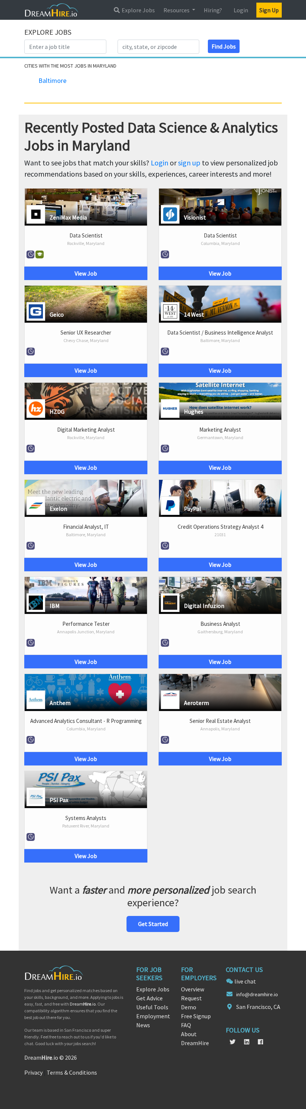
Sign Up (269, 10)
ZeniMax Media (68, 217)
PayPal (192, 508)
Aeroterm (196, 702)
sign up (189, 162)
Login (241, 10)
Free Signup (196, 1016)
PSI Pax (59, 800)
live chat (245, 981)
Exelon (58, 508)
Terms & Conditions (72, 1072)
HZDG (57, 411)
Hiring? (213, 10)
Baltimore (52, 80)
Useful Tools (152, 1007)
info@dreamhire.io (257, 994)
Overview (192, 989)
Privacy (33, 1072)
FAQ (186, 1025)
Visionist (195, 217)
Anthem (60, 702)
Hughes (193, 411)
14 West (194, 314)
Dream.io (83, 1004)
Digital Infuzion (204, 605)
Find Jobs (224, 46)
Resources (177, 10)
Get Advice (149, 998)
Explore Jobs (138, 10)
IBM (55, 605)
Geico (57, 314)
